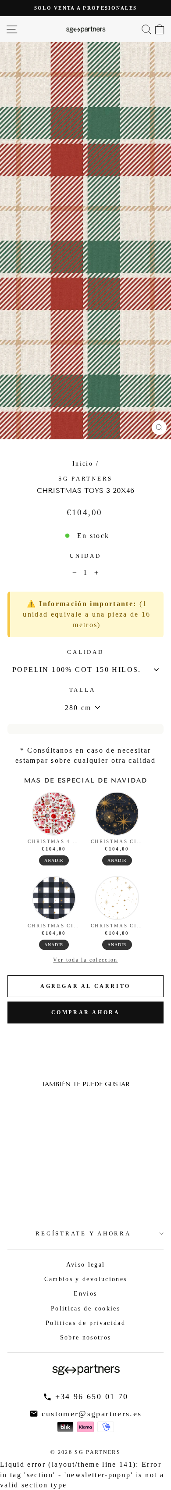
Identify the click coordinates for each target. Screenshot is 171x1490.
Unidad (85, 556)
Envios (85, 1293)
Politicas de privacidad (85, 1322)
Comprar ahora (85, 1012)
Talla (82, 690)
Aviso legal (85, 1264)
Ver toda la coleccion (85, 960)
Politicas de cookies (85, 1308)
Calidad (85, 652)
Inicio (82, 463)
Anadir (54, 860)
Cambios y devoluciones (85, 1278)
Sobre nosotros (85, 1337)
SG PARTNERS (85, 479)
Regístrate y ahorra (83, 1234)
